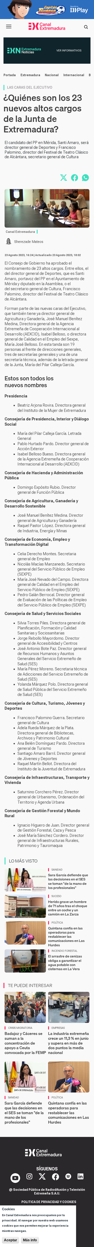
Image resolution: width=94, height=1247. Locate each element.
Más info (30, 1240)
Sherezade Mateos (28, 242)
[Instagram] (29, 1178)
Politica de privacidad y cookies (48, 1202)
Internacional (73, 75)
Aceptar (10, 1240)
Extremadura (30, 75)
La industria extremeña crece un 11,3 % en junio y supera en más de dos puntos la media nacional (68, 1043)
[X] (42, 1178)
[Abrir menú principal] (9, 26)
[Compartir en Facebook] (74, 178)
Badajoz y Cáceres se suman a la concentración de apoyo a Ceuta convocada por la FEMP (25, 1043)
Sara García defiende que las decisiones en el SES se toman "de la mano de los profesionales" (68, 881)
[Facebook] (55, 1178)
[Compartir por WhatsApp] (85, 178)
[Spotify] (68, 1178)
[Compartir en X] (64, 178)
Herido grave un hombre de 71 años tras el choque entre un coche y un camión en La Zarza (67, 908)
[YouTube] (15, 1178)
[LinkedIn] (81, 1178)
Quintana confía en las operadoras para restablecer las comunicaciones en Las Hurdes (66, 936)
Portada (9, 75)
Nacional (52, 75)
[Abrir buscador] (86, 26)
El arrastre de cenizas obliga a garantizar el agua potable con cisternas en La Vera (65, 962)
